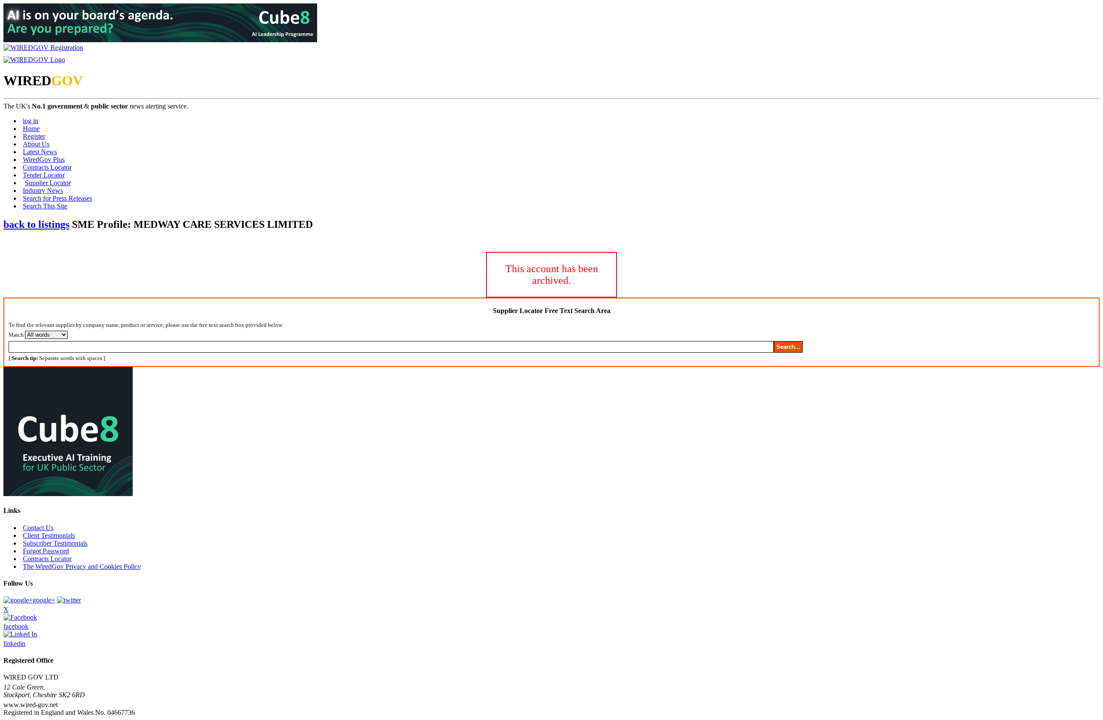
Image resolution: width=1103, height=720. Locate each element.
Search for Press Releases (57, 198)
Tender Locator (44, 175)
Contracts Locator (47, 167)
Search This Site (45, 206)
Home (31, 128)
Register (34, 136)
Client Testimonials (49, 535)
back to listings (36, 224)
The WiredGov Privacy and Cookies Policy (82, 566)
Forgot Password (46, 551)
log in (30, 120)
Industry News (43, 190)
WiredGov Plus (44, 159)
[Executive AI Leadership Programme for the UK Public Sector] (160, 39)
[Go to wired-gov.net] (34, 59)
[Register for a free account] (43, 47)
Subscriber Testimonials (55, 543)
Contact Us (38, 527)
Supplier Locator (48, 182)
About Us (36, 144)
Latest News (40, 151)
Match (16, 335)
